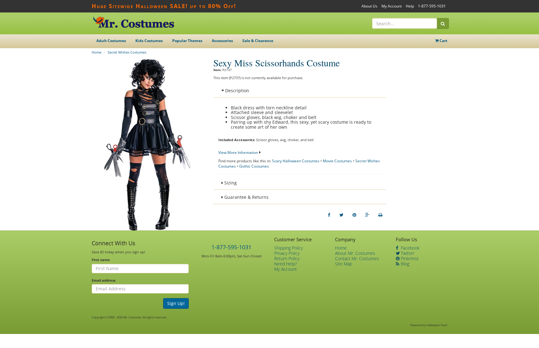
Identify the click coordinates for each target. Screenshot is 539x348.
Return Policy (286, 258)
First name (101, 259)
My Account (391, 6)
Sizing (230, 183)
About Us (369, 6)
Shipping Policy (288, 248)
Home (96, 52)
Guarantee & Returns (246, 197)
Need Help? (285, 264)
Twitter (407, 253)
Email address (103, 280)
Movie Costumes (337, 161)
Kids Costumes (149, 40)
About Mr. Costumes (355, 253)
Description (236, 90)
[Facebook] (329, 215)
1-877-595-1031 (432, 6)
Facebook (410, 248)
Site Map (343, 264)
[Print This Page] (380, 215)
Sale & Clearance (257, 40)
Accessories (222, 40)
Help (410, 6)
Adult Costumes (111, 40)
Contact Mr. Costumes (357, 258)
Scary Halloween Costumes (295, 161)
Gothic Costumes (254, 166)
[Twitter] (341, 215)
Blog (404, 264)
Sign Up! (176, 303)
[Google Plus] (367, 215)
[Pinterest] (354, 215)
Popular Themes (187, 40)
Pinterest (409, 258)
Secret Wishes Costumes (127, 52)
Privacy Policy (286, 253)
